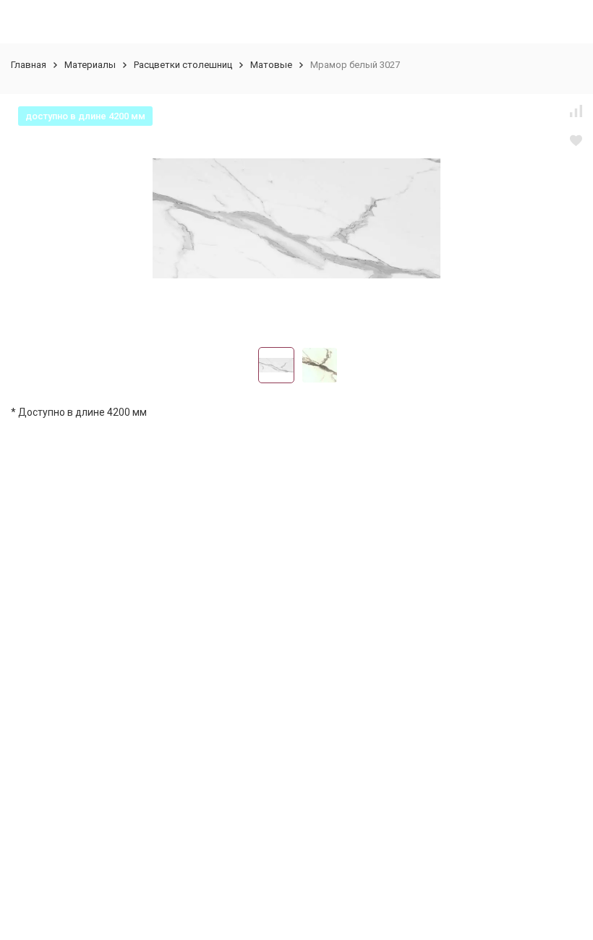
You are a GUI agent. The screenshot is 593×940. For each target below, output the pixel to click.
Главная (28, 64)
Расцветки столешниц (183, 64)
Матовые (271, 64)
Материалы (90, 64)
